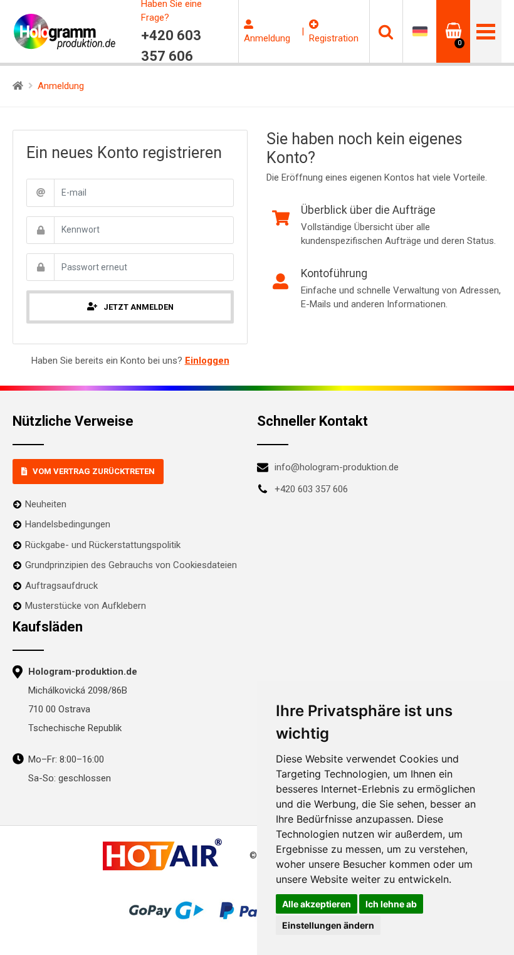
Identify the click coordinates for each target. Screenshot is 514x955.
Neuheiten (45, 504)
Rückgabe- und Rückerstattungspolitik (103, 545)
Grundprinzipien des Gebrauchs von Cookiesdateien (131, 565)
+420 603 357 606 (311, 489)
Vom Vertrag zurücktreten (94, 471)
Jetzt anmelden (138, 307)
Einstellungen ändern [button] (328, 925)
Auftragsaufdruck (61, 585)
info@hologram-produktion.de (337, 467)
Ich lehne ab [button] (391, 904)
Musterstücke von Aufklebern (85, 605)
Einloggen (207, 360)
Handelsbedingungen (67, 524)
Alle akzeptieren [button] (316, 904)
